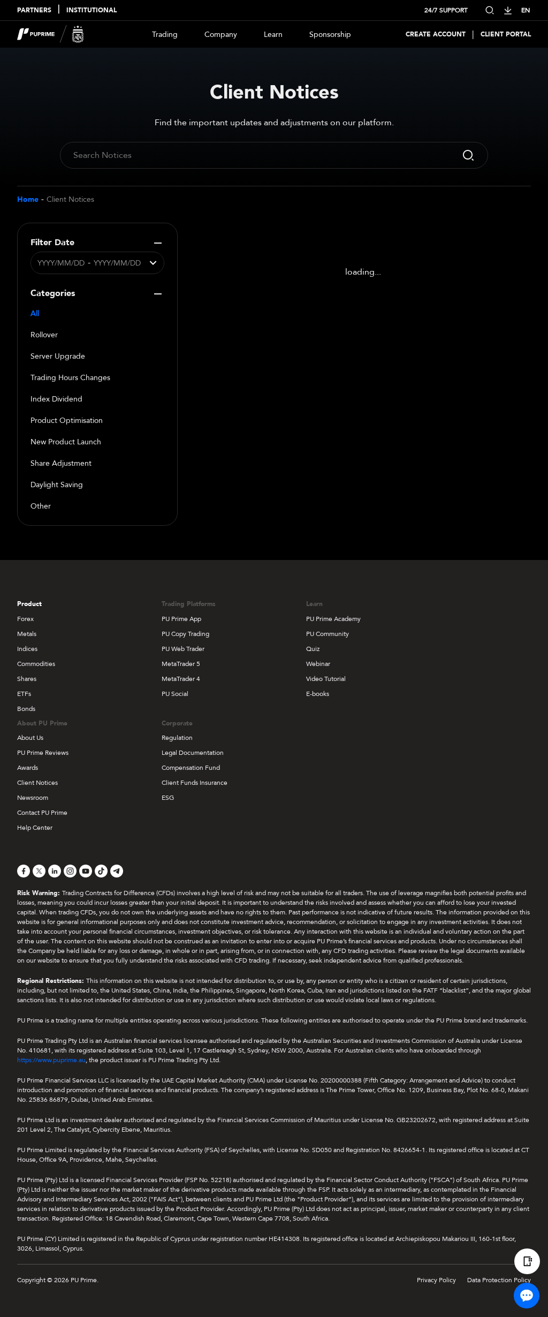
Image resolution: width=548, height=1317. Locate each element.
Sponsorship (330, 34)
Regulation (177, 737)
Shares (26, 679)
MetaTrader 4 (181, 679)
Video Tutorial (326, 679)
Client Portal (506, 34)
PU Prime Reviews (42, 752)
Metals (26, 634)
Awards (27, 767)
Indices (27, 649)
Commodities (36, 664)
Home (28, 199)
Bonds (26, 709)
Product (29, 604)
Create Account (436, 34)
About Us (30, 737)
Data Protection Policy (499, 1280)
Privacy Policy (436, 1280)
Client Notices (70, 199)
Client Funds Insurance (194, 782)
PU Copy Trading (185, 634)
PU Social (175, 694)
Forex (25, 619)
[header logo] (50, 34)
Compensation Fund (191, 767)
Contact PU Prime (42, 812)
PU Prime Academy (333, 619)
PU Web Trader (183, 649)
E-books (317, 694)
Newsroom (32, 797)
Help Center (34, 827)
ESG (168, 797)
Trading (165, 34)
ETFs (24, 694)
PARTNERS (34, 10)
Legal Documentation (193, 752)
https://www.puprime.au (51, 1060)
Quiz (312, 649)
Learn (273, 34)
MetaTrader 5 (181, 664)
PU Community (327, 634)
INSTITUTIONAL (91, 10)
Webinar (318, 664)
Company (220, 34)
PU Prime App (181, 619)
